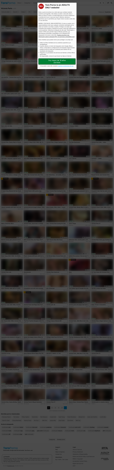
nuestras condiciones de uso (65, 66)
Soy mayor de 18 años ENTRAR (57, 61)
